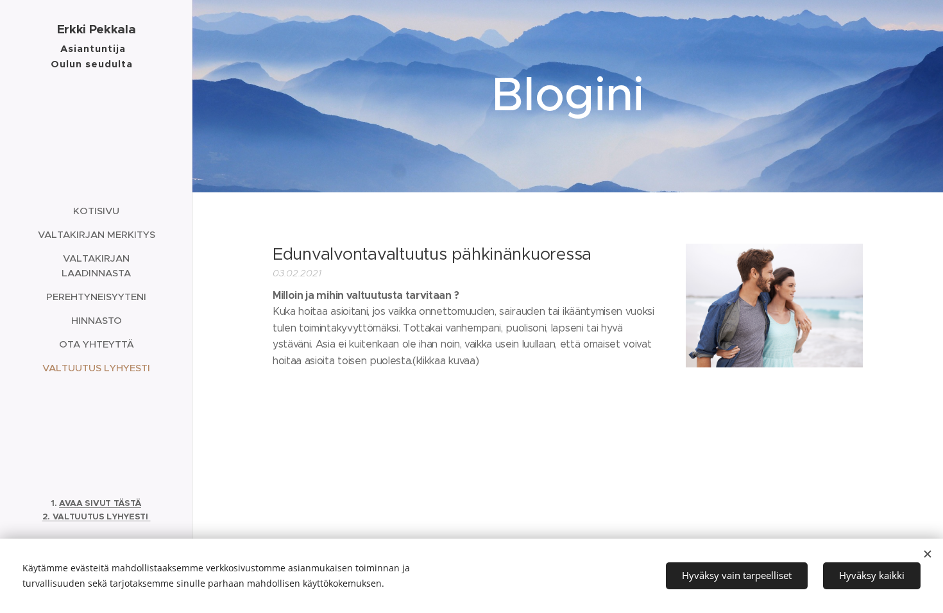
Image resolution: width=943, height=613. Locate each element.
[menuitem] (96, 210)
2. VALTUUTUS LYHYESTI (96, 516)
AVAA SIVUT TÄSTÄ (100, 503)
